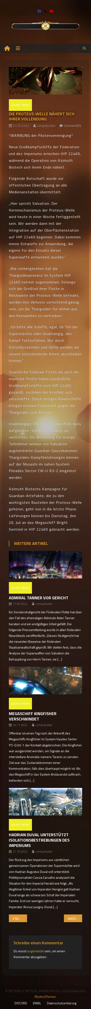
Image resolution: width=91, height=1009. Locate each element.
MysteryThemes (45, 996)
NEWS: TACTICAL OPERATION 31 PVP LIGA (21, 918)
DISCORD (20, 1003)
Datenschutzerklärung (62, 1003)
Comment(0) (72, 125)
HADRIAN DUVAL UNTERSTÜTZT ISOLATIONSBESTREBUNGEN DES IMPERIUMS (39, 840)
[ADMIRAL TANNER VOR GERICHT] (45, 565)
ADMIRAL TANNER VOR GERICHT (38, 598)
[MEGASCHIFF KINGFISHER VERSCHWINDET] (45, 681)
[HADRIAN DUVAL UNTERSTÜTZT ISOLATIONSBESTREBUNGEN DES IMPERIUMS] (45, 802)
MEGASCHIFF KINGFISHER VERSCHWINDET (32, 716)
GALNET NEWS (20, 105)
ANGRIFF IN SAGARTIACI (75, 918)
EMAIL (37, 1003)
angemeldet (35, 951)
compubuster (46, 125)
